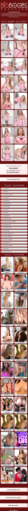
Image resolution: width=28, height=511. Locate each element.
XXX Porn (7, 325)
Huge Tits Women (7, 465)
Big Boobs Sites (7, 342)
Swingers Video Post (7, 430)
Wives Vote (7, 447)
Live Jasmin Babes (7, 377)
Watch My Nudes (20, 342)
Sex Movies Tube (20, 325)
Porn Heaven (7, 360)
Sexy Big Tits (20, 377)
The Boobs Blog (21, 447)
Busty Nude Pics (7, 307)
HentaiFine (7, 272)
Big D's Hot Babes (20, 395)
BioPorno (7, 482)
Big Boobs (21, 482)
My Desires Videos (21, 412)
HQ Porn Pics (21, 272)
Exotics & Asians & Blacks (20, 307)
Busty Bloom (20, 290)
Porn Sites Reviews (21, 465)
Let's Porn (7, 290)
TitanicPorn (7, 412)
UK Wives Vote (7, 395)
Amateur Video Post (21, 360)
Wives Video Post (20, 430)
